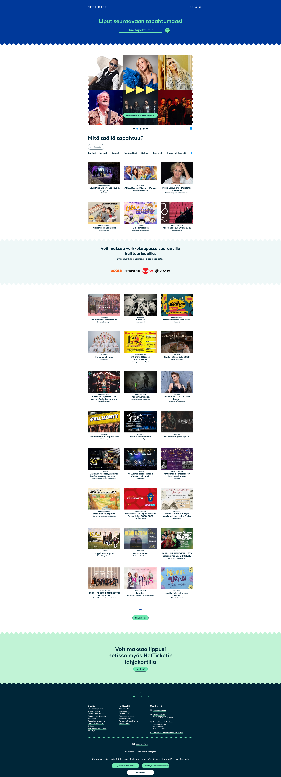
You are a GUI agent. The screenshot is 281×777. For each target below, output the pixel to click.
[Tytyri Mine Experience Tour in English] (104, 173)
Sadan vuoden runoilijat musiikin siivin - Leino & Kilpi (176, 515)
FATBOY (140, 320)
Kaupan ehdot (124, 714)
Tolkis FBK (177, 478)
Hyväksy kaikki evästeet (125, 766)
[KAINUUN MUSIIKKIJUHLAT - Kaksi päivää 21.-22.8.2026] (177, 539)
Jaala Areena (176, 439)
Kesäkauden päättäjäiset (177, 436)
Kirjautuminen (94, 711)
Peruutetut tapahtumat (128, 721)
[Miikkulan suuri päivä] (104, 499)
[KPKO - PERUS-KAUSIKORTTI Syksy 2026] (104, 578)
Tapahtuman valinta (96, 714)
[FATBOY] (140, 305)
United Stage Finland (104, 556)
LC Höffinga (104, 359)
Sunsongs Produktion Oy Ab (140, 362)
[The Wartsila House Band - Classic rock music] (140, 459)
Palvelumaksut (125, 719)
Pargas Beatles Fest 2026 (176, 320)
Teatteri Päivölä (104, 230)
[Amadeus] (140, 578)
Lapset (115, 153)
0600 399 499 (159, 714)
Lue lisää (140, 669)
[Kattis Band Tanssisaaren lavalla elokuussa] (177, 459)
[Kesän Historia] (140, 539)
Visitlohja (104, 193)
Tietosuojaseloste (126, 716)
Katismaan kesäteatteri (140, 556)
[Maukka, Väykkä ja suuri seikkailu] (177, 578)
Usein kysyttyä (142, 744)
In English (152, 752)
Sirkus (144, 153)
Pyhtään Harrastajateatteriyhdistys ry (104, 516)
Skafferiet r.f (140, 478)
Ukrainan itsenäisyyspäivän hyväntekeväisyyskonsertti (104, 475)
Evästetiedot (124, 723)
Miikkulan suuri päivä (104, 514)
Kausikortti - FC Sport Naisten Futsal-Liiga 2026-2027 (140, 515)
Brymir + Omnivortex (140, 436)
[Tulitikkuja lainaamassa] (104, 213)
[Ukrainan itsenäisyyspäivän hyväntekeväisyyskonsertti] (104, 459)
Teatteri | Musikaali (97, 153)
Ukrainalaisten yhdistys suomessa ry (104, 478)
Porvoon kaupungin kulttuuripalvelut (176, 193)
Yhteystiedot (124, 709)
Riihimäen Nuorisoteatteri (140, 230)
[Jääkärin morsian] (140, 382)
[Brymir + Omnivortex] (140, 422)
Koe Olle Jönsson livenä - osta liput (140, 115)
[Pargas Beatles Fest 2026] (177, 305)
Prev (90, 153)
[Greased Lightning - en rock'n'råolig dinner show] (104, 382)
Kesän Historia (140, 553)
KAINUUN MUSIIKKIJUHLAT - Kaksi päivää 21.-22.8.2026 (177, 554)
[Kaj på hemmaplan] (104, 539)
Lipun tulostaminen (96, 723)
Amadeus (140, 593)
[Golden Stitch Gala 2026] (177, 342)
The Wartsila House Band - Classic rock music (140, 475)
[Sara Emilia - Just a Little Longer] (177, 382)
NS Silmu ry (104, 439)
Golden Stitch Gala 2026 (177, 357)
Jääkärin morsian (140, 397)
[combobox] (140, 30)
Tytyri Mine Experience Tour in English (104, 189)
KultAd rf (177, 322)
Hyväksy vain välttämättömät (156, 766)
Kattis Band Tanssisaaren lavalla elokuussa (177, 475)
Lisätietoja (140, 772)
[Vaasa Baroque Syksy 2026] (177, 213)
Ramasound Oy (141, 322)
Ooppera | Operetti (176, 153)
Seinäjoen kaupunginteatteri (140, 399)
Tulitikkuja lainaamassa (104, 228)
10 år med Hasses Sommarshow (140, 358)
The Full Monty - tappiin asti (104, 436)
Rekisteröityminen (95, 709)
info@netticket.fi (159, 710)
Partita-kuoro (176, 518)
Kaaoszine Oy (140, 439)
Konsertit (157, 153)
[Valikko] (81, 7)
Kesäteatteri (130, 153)
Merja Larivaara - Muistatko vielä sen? (176, 189)
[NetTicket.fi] (140, 696)
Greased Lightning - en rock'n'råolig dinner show (104, 398)
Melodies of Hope (104, 357)
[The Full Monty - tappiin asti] (104, 422)
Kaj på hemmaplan (104, 553)
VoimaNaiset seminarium (104, 320)
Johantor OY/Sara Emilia (177, 401)
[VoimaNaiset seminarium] (104, 305)
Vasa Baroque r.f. (176, 230)
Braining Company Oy (104, 322)
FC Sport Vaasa (140, 518)
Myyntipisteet (124, 711)
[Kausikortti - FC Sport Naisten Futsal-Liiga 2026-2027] (140, 499)
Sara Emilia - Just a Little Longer (177, 398)
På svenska (142, 752)
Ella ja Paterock (140, 228)
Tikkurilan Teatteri (177, 598)
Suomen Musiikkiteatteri (140, 190)
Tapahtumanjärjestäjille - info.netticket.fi (166, 732)
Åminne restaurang (104, 401)
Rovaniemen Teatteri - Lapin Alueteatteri (140, 595)
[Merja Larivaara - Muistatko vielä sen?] (177, 173)
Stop (191, 128)
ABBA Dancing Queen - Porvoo (140, 188)
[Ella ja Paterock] (140, 213)
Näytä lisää (140, 618)
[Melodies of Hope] (104, 342)
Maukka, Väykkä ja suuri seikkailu (177, 594)
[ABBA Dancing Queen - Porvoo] (140, 173)
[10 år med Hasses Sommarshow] (140, 342)
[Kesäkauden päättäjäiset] (177, 422)
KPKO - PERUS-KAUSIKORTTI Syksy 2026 (104, 594)
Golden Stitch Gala (177, 359)
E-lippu (91, 726)
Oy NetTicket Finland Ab (163, 722)
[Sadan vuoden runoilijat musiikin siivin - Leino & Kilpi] (177, 499)
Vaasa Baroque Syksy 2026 (176, 228)
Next (191, 153)
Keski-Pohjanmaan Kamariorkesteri (104, 598)
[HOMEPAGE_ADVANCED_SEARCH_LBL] (167, 30)
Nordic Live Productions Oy (177, 558)
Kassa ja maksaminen (97, 721)
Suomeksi (132, 752)
